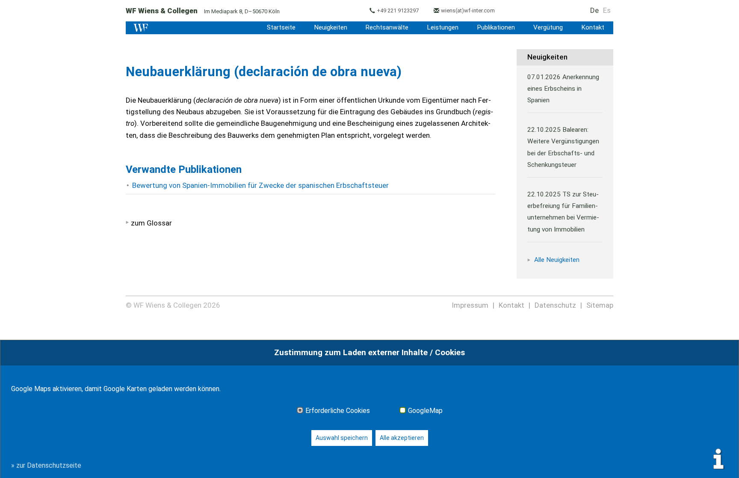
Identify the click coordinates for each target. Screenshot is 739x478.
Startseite (281, 27)
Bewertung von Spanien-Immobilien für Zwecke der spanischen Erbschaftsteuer (260, 185)
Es (607, 10)
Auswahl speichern (342, 437)
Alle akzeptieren (402, 437)
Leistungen (442, 27)
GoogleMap (425, 411)
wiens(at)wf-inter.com (468, 10)
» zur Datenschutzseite (46, 465)
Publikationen (496, 27)
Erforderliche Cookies (337, 411)
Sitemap (599, 305)
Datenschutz (555, 305)
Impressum (470, 305)
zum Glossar (151, 223)
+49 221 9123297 (398, 10)
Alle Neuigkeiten (556, 260)
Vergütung (548, 27)
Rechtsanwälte (386, 27)
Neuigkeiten (330, 27)
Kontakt (592, 27)
